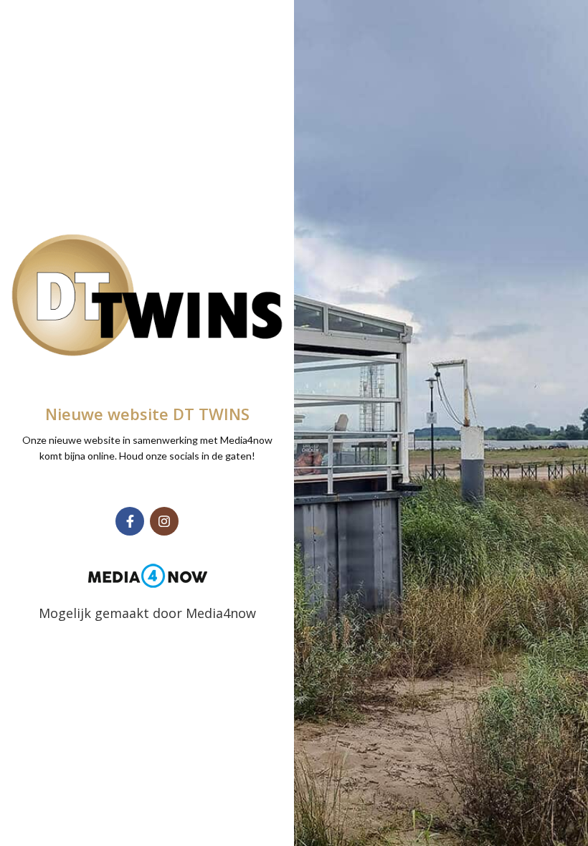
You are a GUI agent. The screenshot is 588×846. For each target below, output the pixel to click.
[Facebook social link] (129, 521)
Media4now (221, 613)
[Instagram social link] (164, 521)
